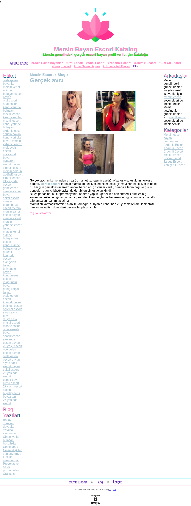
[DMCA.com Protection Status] (95, 504)
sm (114, 489)
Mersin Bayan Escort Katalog (95, 49)
